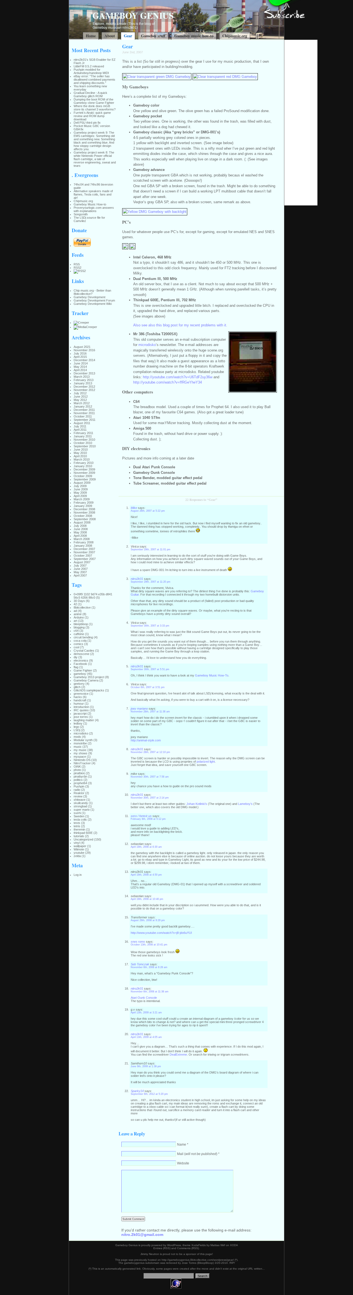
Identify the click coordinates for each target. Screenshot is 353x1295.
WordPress (174, 1245)
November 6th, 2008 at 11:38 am (150, 991)
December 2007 (84, 549)
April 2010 (80, 456)
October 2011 (83, 416)
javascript (80, 713)
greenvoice (81, 693)
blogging (79, 627)
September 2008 (85, 519)
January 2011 (83, 436)
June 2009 (81, 489)
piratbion (79, 773)
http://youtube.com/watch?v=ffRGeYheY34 (167, 382)
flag (76, 667)
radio (77, 789)
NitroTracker (82, 763)
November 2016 (84, 350)
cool (76, 647)
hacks (78, 697)
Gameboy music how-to (193, 36)
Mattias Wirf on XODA (224, 1245)
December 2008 (84, 509)
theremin (79, 829)
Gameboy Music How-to (90, 204)
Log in (78, 874)
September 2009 (85, 479)
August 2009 (82, 482)
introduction (81, 707)
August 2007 (82, 562)
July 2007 (80, 565)
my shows (80, 753)
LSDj (77, 730)
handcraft (80, 700)
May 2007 (80, 572)
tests (77, 822)
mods (77, 736)
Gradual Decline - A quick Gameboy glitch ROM (90, 94)
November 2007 (84, 552)
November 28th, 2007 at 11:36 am (150, 711)
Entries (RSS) (161, 1248)
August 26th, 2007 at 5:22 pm (148, 510)
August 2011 (82, 423)
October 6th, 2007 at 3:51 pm (148, 687)
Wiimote (79, 849)
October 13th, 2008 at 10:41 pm (149, 944)
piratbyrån (80, 776)
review (78, 796)
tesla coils (80, 819)
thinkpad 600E (83, 832)
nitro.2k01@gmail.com (142, 1234)
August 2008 (82, 522)
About (110, 36)
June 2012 (81, 396)
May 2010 (80, 452)
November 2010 (84, 439)
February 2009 (83, 502)
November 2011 (84, 413)
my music (80, 750)
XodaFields (198, 1245)
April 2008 (80, 535)
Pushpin (79, 786)
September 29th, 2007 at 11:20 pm (150, 581)
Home (91, 36)
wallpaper (80, 846)
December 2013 (84, 373)
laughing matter (84, 720)
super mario (82, 809)
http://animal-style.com (146, 740)
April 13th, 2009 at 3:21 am (146, 1012)
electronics (81, 660)
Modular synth (83, 740)
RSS (77, 264)
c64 (76, 630)
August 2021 (82, 346)
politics (78, 779)
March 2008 (82, 539)
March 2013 (82, 376)
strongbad (80, 806)
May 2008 (80, 532)
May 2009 (80, 492)
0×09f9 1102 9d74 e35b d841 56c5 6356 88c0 (93, 596)
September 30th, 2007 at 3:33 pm (150, 625)
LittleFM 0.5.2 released (89, 66)
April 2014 (80, 370)
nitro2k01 (137, 578)
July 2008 (80, 525)
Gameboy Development (89, 297)
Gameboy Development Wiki (93, 303)
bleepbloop (81, 624)
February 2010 (83, 462)
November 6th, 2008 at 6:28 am (149, 967)
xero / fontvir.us (141, 816)
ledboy (78, 723)
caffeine (79, 634)
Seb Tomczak (140, 964)
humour (79, 703)
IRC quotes (81, 710)
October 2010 (83, 443)
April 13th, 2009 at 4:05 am (146, 1037)
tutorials (79, 836)
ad (75, 610)
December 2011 (84, 409)
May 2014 (80, 366)
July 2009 (80, 486)
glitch (77, 687)
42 (75, 604)
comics (78, 644)
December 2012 (84, 386)
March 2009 (82, 499)
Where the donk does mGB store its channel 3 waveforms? (95, 107)
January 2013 (83, 383)
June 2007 (81, 568)
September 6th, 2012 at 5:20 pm (149, 1094)
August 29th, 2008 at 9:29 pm (148, 920)
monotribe (80, 743)
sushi (77, 813)
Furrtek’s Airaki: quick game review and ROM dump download (92, 116)
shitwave (79, 799)
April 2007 (80, 575)
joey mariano (139, 708)
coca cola (80, 640)
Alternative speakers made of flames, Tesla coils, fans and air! (93, 194)
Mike (134, 507)
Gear (128, 36)
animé (78, 614)
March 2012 (82, 403)
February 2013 (83, 380)
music (78, 746)
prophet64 (80, 783)
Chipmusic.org (234, 36)
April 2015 (80, 356)
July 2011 (80, 426)
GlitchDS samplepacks (89, 690)
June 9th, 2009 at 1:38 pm (146, 1066)
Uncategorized (83, 839)
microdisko (81, 733)
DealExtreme (178, 1054)
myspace (80, 756)
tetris (77, 826)
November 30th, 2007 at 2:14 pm (150, 797)
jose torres (81, 716)
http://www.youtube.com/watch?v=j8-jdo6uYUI (161, 932)
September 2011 (84, 419)
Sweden (79, 816)
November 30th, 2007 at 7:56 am (150, 776)
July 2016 (80, 353)
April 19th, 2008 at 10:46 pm (147, 899)
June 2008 (81, 529)
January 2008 (83, 545)
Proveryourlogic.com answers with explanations (94, 209)
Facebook (80, 663)
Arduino (79, 617)
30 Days (79, 600)
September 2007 (85, 559)
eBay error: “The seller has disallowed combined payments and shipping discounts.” (94, 79)
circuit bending (83, 637)
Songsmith (81, 214)
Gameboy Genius (133, 15)
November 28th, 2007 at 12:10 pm (150, 752)
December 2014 (84, 360)
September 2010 (85, 446)
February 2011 (83, 433)
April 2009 (80, 496)
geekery (79, 683)
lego (76, 726)
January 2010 (83, 466)
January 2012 (83, 406)
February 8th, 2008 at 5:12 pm (148, 819)
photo (77, 769)
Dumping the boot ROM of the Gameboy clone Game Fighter (94, 101)
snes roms (138, 941)
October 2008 (83, 515)
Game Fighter (83, 670)
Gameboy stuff (153, 36)
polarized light (206, 761)
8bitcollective (82, 607)
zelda (77, 856)
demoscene (81, 654)
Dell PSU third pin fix (87, 122)
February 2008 (83, 542)
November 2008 (84, 512)
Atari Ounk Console (144, 997)
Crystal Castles (84, 650)
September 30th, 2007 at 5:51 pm (150, 669)
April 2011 (80, 429)
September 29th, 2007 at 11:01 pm (150, 549)
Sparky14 (137, 1091)
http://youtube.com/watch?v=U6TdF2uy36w (177, 377)
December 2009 (84, 469)
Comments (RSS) (188, 1248)
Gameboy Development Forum (94, 300)
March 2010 (82, 459)
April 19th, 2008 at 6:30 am (146, 846)
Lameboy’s (245, 803)
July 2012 (80, 393)
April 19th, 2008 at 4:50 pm (146, 874)
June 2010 (81, 449)
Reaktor (79, 793)
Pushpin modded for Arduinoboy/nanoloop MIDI (91, 71)
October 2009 (83, 476)
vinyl (77, 842)
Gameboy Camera (86, 680)
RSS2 (77, 267)
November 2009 (84, 472)
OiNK (77, 766)
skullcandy (81, 803)
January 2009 (83, 506)
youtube (79, 852)
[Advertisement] (300, 122)
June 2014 (81, 363)
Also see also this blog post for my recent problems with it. (180, 325)
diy (75, 657)
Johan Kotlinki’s (196, 803)
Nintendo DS (82, 760)
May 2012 (80, 399)
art (75, 620)
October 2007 (83, 555)
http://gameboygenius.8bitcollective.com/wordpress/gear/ (198, 1259)
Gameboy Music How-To (211, 675)
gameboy (80, 673)
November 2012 (84, 390)
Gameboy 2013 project (89, 677)
